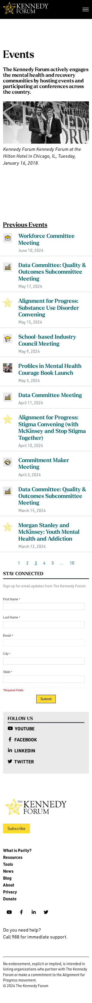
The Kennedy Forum (25, 9)
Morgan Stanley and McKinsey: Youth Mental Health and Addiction (48, 532)
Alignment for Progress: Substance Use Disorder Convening (48, 308)
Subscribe (16, 828)
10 (72, 562)
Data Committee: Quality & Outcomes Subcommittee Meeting (52, 272)
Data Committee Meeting (50, 396)
